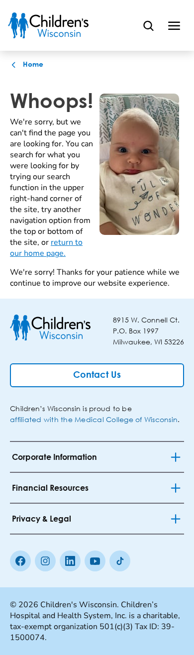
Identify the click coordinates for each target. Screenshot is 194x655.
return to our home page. (46, 248)
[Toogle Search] (148, 25)
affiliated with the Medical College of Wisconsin (94, 419)
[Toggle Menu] (174, 25)
